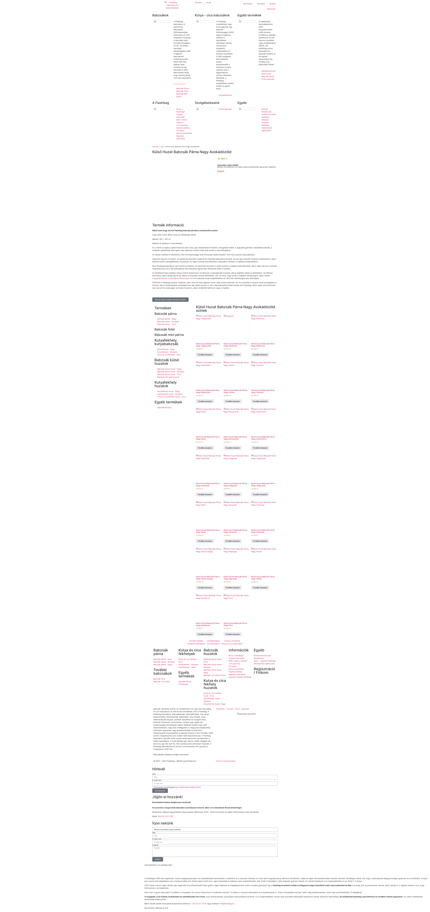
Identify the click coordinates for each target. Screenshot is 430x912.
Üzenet (155, 845)
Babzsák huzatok (211, 652)
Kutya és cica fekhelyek (189, 652)
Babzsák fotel (165, 329)
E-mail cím (156, 780)
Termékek (261, 4)
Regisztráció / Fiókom (264, 671)
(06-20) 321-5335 (165, 816)
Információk (239, 650)
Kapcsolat (271, 9)
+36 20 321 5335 (198, 903)
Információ (247, 4)
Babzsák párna (166, 314)
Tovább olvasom (205, 355)
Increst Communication (226, 761)
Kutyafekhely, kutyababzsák (166, 342)
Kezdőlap (155, 147)
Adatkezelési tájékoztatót (190, 787)
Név (154, 774)
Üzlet (162, 147)
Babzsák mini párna (169, 335)
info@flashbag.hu (227, 903)
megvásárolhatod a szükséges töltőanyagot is (171, 278)
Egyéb (259, 650)
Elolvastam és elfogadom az (177, 787)
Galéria (272, 4)
